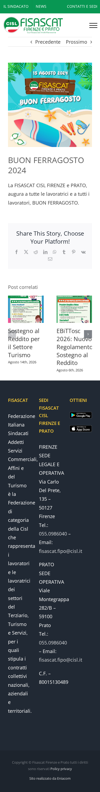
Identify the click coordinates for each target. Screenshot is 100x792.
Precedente (48, 42)
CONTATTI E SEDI (82, 6)
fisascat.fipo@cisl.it (60, 551)
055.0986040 (53, 533)
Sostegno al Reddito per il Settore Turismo (24, 343)
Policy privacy (61, 768)
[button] (12, 334)
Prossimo (76, 42)
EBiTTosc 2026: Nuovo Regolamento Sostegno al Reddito (75, 347)
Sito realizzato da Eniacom (50, 778)
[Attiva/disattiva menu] (93, 25)
